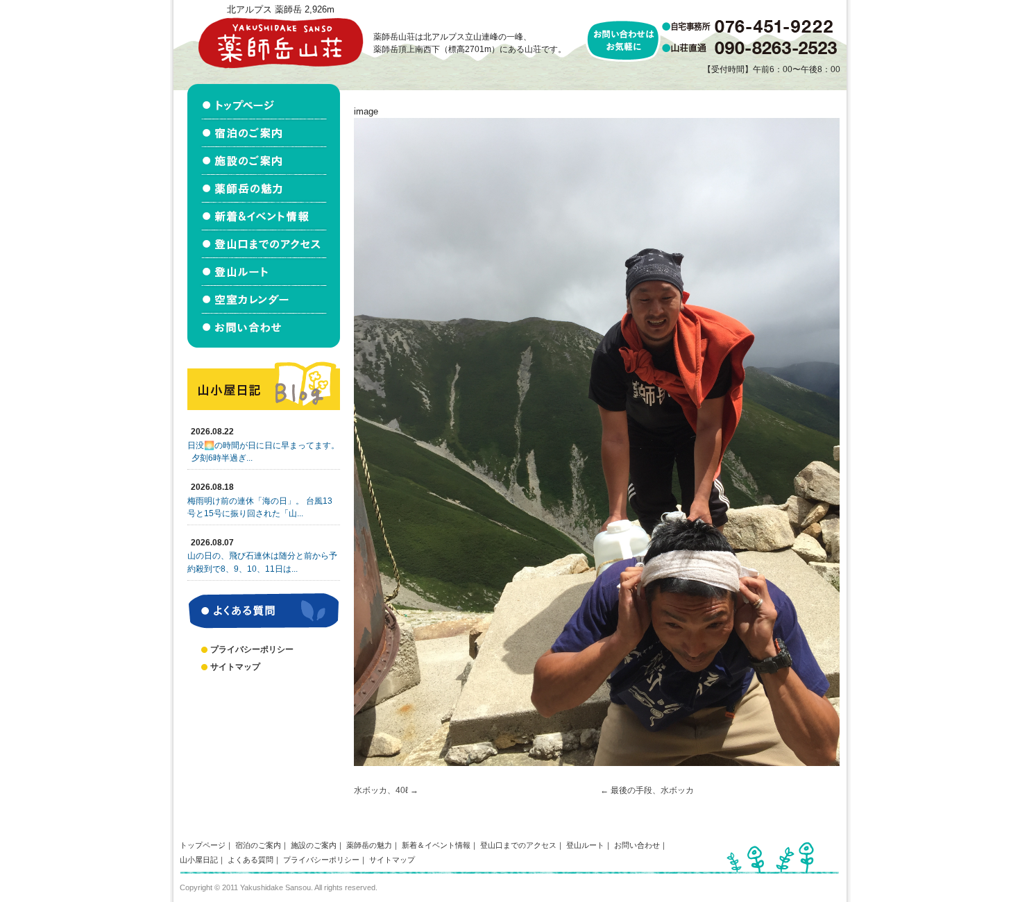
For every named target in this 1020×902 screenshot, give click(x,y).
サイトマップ (235, 667)
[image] (597, 763)
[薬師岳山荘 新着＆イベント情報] (263, 216)
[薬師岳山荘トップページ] (263, 101)
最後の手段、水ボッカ (652, 790)
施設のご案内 (314, 845)
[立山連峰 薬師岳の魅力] (263, 189)
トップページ (203, 845)
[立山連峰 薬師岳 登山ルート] (263, 272)
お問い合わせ (637, 845)
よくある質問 (250, 860)
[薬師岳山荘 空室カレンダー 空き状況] (263, 300)
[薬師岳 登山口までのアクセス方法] (263, 244)
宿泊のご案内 (258, 845)
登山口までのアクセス (518, 845)
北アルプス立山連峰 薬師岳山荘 (280, 43)
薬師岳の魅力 (369, 845)
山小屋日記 (199, 860)
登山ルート (585, 845)
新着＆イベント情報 (436, 845)
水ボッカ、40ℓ (381, 790)
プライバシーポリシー (252, 649)
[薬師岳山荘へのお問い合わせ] (263, 331)
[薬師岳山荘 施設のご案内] (263, 161)
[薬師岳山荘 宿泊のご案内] (263, 133)
